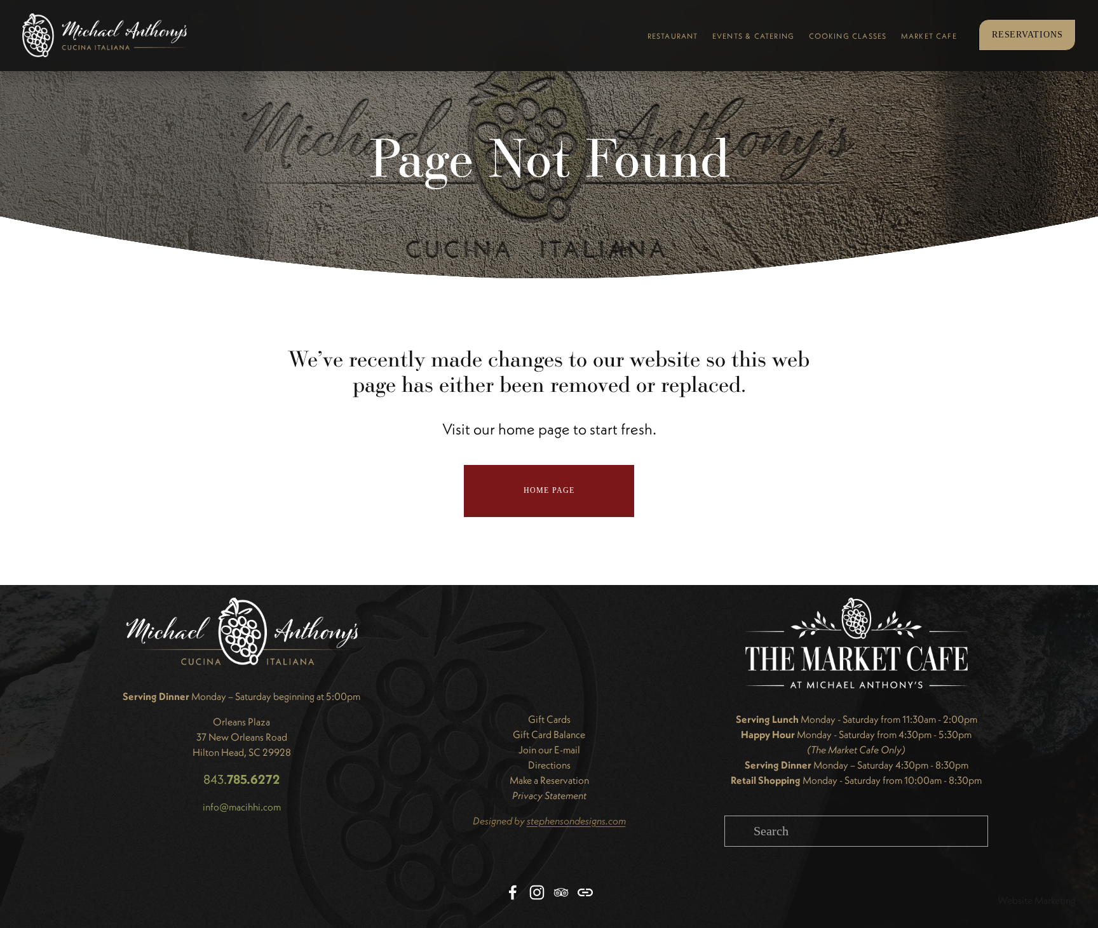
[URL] (585, 892)
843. (241, 779)
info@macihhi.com (242, 806)
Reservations (1028, 34)
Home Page (549, 490)
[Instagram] (537, 892)
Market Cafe (929, 36)
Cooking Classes (848, 36)
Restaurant (672, 36)
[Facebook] (512, 892)
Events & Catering (753, 36)
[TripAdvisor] (561, 892)
